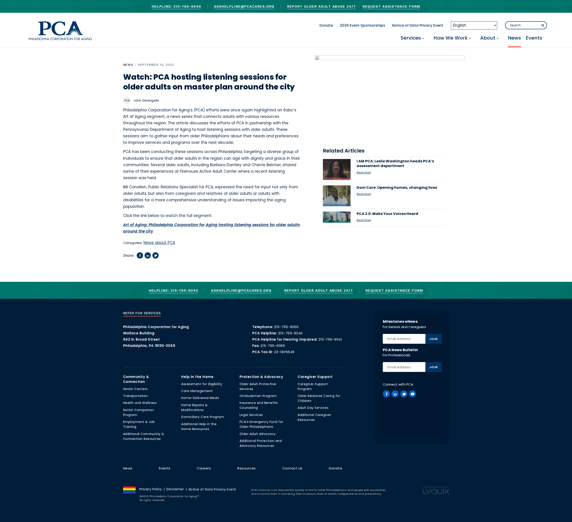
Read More (364, 172)
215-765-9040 (290, 333)
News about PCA (159, 242)
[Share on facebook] (140, 255)
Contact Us (292, 468)
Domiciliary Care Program (202, 417)
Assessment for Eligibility (201, 384)
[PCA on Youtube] (412, 393)
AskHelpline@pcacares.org (244, 6)
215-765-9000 (286, 327)
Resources (246, 468)
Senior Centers (135, 389)
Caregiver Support (315, 376)
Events (534, 38)
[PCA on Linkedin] (395, 393)
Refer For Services (142, 313)
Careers (204, 468)
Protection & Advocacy (261, 376)
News (514, 38)
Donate (326, 25)
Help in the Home (197, 376)
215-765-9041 (330, 339)
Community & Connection (136, 379)
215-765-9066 (273, 345)
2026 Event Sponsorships (362, 25)
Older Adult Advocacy (258, 434)
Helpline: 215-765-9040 (176, 6)
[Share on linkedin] (148, 255)
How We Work (450, 38)
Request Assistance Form (391, 6)
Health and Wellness (140, 403)
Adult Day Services (313, 407)
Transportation (135, 396)
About (487, 38)
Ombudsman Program (258, 396)
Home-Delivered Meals (200, 398)
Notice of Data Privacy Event (417, 25)
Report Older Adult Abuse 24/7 (321, 6)
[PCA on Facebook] (386, 393)
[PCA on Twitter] (403, 393)
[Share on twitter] (155, 255)
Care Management (197, 391)
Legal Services (251, 415)
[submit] (542, 25)
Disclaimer (175, 489)
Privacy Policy (150, 489)
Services (411, 38)
